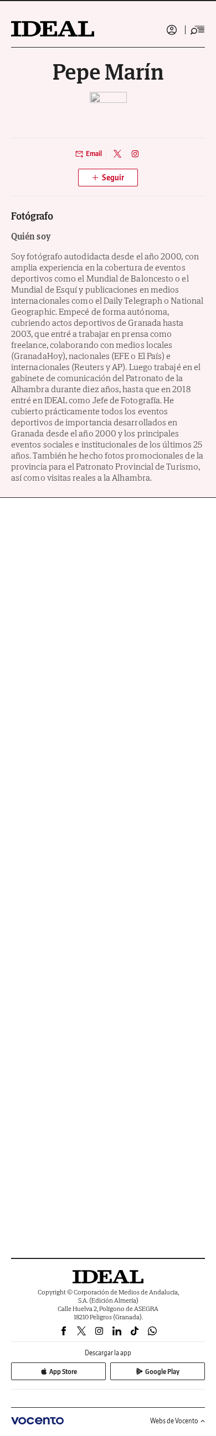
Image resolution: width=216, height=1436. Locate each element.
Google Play (162, 1371)
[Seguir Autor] (108, 177)
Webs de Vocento (174, 1421)
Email (94, 153)
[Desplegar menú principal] (198, 30)
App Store (63, 1371)
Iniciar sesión (171, 30)
